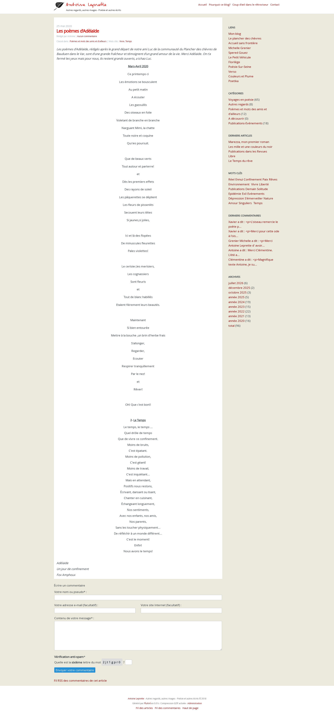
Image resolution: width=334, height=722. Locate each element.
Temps (128, 41)
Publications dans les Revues (247, 151)
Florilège (234, 62)
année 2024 (236, 302)
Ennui (239, 179)
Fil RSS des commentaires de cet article (80, 681)
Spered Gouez (238, 53)
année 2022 (236, 311)
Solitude (262, 189)
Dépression (236, 198)
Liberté (264, 184)
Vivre (122, 41)
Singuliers (245, 203)
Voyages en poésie (241, 100)
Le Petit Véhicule (239, 57)
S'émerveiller (254, 198)
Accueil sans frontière (243, 43)
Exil (244, 194)
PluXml (147, 703)
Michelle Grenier (239, 48)
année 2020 (236, 321)
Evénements (255, 194)
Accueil (202, 4)
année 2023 (236, 307)
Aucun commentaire (87, 36)
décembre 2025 (239, 288)
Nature (268, 198)
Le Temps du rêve (240, 161)
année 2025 (236, 297)
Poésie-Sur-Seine (239, 67)
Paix (265, 179)
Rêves (273, 179)
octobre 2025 (237, 292)
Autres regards (238, 104)
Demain (250, 189)
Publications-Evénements (245, 123)
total (231, 326)
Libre (231, 156)
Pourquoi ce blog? (219, 4)
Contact (274, 4)
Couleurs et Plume (240, 76)
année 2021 (236, 316)
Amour (233, 203)
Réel (231, 179)
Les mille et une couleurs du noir (250, 147)
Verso (232, 72)
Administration (195, 703)
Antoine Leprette (136, 698)
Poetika (233, 81)
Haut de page (190, 708)
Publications (236, 189)
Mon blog (234, 34)
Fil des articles (144, 708)
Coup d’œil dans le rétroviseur (250, 4)
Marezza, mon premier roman (248, 142)
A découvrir (236, 119)
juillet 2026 (235, 283)
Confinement (253, 179)
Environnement (238, 184)
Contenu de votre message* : (74, 618)
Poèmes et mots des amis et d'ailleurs (88, 41)
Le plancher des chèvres (244, 38)
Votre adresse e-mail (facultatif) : (76, 605)
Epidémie (234, 194)
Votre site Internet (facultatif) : (161, 605)
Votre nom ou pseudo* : (70, 592)
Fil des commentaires (167, 708)
